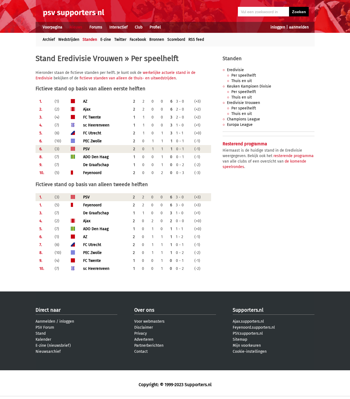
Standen (90, 39)
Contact (141, 351)
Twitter (120, 39)
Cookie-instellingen (250, 351)
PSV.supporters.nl (248, 333)
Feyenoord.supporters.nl (254, 327)
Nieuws (75, 27)
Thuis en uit (241, 81)
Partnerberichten (149, 345)
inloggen (277, 27)
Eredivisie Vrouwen (243, 102)
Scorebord (176, 39)
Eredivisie (235, 70)
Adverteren (143, 339)
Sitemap (240, 339)
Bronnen (156, 39)
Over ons (144, 310)
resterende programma (293, 156)
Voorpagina (52, 27)
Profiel (155, 27)
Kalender (43, 339)
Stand (41, 333)
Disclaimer (143, 327)
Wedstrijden (68, 39)
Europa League (240, 124)
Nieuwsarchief (48, 351)
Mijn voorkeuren (247, 345)
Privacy (140, 333)
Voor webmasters (149, 321)
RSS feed (196, 39)
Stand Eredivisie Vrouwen (79, 58)
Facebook (138, 39)
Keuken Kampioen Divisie (249, 86)
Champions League (243, 119)
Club (138, 27)
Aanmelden (45, 321)
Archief (49, 39)
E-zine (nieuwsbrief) (53, 345)
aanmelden (299, 27)
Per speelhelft (243, 75)
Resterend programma (245, 143)
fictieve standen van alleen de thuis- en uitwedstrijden (128, 78)
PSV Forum (45, 327)
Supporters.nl (248, 310)
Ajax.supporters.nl (248, 321)
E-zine (105, 39)
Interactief (118, 27)
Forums (95, 27)
